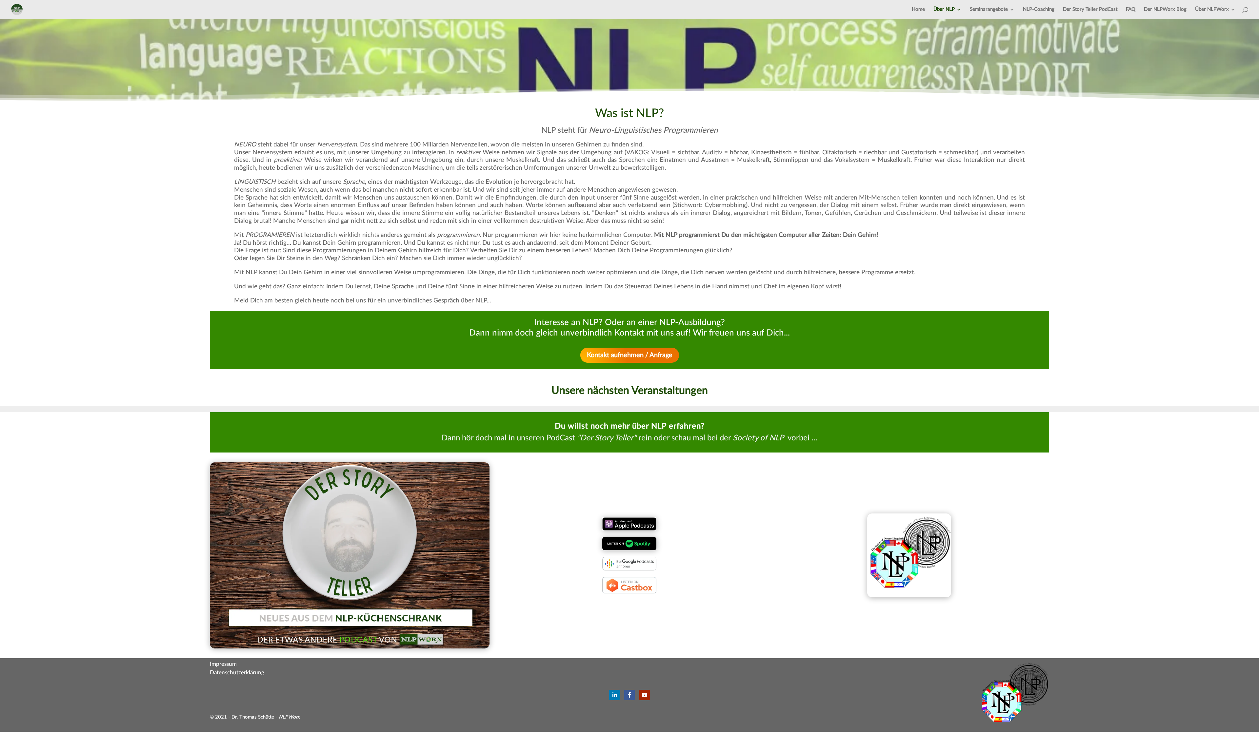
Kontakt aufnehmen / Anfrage (629, 355)
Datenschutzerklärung (237, 672)
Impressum (223, 664)
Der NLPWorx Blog (1165, 9)
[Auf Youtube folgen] (644, 695)
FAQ (1130, 9)
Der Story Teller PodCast (1090, 9)
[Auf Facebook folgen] (629, 695)
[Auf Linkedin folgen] (614, 695)
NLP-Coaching (1038, 9)
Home (918, 9)
